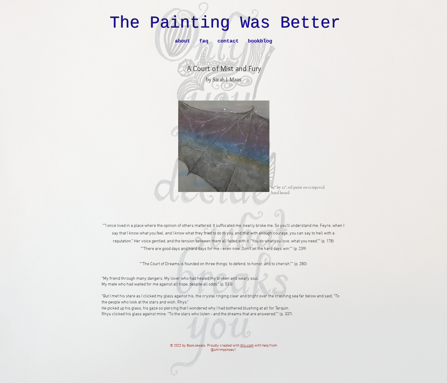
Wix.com (247, 346)
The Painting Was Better (225, 23)
